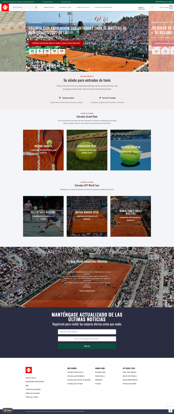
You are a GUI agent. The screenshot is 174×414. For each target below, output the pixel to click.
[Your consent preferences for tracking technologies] (170, 410)
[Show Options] (114, 334)
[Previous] (5, 41)
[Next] (168, 41)
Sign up (87, 342)
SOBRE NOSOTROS (83, 7)
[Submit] (36, 7)
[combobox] (86, 334)
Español (140, 7)
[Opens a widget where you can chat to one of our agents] (7, 410)
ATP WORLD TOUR (65, 7)
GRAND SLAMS (49, 7)
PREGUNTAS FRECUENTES (103, 7)
